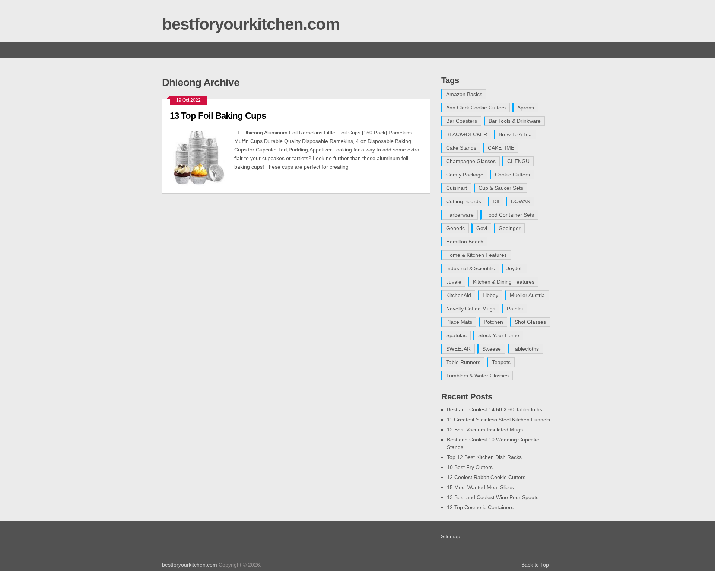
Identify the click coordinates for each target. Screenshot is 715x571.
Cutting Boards (463, 201)
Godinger (510, 228)
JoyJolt (514, 268)
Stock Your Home (498, 335)
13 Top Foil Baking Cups (218, 116)
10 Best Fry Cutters (470, 467)
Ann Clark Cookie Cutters (476, 108)
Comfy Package (464, 175)
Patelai (515, 309)
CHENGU (518, 161)
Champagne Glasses (471, 161)
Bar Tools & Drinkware (515, 121)
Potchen (493, 322)
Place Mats (459, 322)
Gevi (481, 228)
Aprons (525, 108)
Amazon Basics (464, 94)
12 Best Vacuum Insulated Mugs (485, 430)
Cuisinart (456, 188)
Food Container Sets (509, 215)
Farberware (460, 215)
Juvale (453, 282)
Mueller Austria (527, 295)
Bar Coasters (461, 121)
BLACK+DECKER (466, 134)
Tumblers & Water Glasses (477, 376)
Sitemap (450, 536)
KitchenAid (458, 295)
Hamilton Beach (464, 242)
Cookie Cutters (512, 175)
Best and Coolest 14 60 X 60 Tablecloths (494, 409)
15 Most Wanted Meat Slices (480, 487)
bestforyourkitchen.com (251, 24)
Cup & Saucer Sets (501, 188)
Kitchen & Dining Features (503, 282)
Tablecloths (525, 349)
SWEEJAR (458, 349)
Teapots (501, 362)
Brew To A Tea (515, 134)
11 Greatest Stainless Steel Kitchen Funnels (498, 419)
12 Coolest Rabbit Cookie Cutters (486, 477)
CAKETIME (501, 148)
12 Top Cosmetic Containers (480, 507)
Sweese (491, 349)
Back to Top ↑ (537, 565)
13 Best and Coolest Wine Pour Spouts (492, 497)
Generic (455, 228)
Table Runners (463, 362)
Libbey (490, 295)
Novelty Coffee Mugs (470, 309)
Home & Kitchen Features (476, 255)
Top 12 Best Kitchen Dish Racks (484, 457)
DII (496, 201)
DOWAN (520, 201)
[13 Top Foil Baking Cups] (202, 157)
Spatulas (456, 335)
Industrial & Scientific (470, 268)
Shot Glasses (530, 322)
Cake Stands (461, 148)
